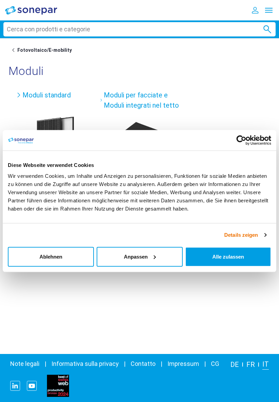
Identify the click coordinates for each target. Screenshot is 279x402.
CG (215, 363)
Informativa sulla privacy (85, 363)
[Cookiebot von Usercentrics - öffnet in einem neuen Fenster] (241, 140)
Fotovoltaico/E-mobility (44, 50)
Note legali (24, 363)
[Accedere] (255, 10)
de (234, 364)
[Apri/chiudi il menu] (269, 10)
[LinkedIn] (15, 386)
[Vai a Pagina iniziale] (14, 50)
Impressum (183, 363)
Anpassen (136, 256)
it (265, 364)
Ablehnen (50, 256)
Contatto (143, 363)
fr (250, 364)
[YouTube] (32, 386)
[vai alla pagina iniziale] (35, 10)
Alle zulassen (228, 256)
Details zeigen (241, 235)
